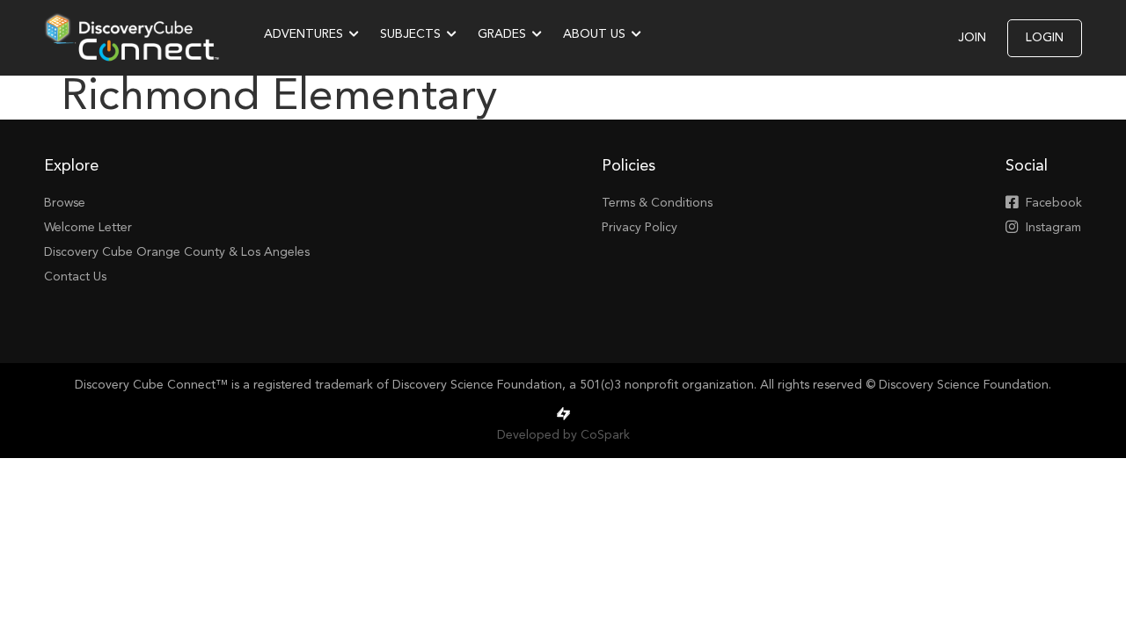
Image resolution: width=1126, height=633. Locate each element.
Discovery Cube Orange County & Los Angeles (177, 252)
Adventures (303, 34)
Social (1026, 166)
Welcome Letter (88, 228)
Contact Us (75, 277)
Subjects (410, 34)
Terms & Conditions (657, 203)
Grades (502, 34)
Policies (628, 166)
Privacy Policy (639, 228)
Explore (71, 166)
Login (1045, 38)
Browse (64, 203)
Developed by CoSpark (563, 435)
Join (972, 38)
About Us (594, 34)
